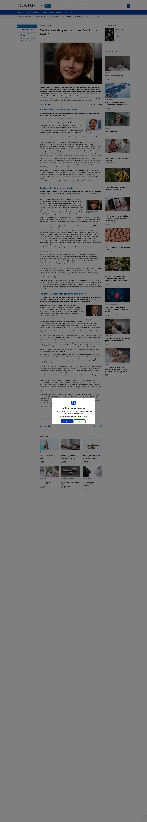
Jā (66, 421)
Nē (79, 421)
